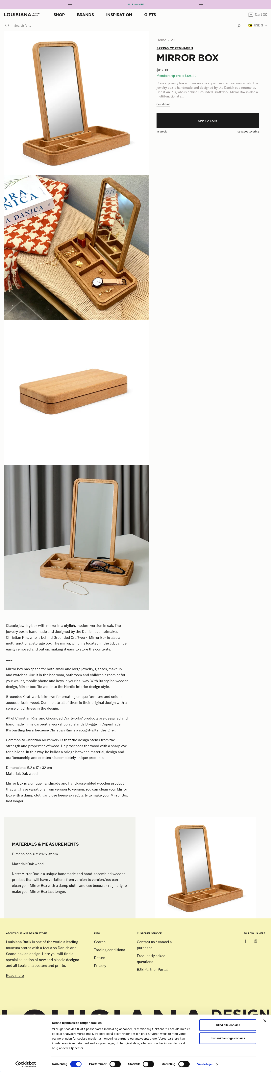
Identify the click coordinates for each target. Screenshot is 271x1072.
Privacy (100, 966)
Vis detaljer (205, 1064)
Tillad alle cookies (227, 1025)
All (173, 40)
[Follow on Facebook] (245, 941)
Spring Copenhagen (175, 48)
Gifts (150, 14)
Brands (85, 14)
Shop (59, 14)
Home (161, 40)
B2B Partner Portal (152, 969)
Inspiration (119, 14)
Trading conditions (109, 950)
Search (100, 942)
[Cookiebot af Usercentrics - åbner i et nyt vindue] (25, 1064)
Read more (15, 975)
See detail (163, 104)
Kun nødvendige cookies (228, 1038)
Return (99, 958)
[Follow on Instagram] (256, 941)
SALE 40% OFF (135, 4)
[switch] (115, 1064)
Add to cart (208, 120)
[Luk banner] (264, 1020)
